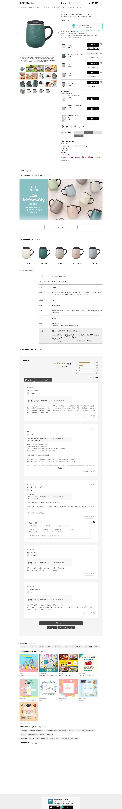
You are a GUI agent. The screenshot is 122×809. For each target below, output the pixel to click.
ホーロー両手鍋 (88, 646)
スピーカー (71, 730)
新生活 (51, 738)
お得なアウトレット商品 (44, 646)
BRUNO (30, 7)
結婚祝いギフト (42, 699)
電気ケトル (42, 734)
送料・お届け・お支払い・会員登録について (71, 37)
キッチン (43, 7)
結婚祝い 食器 (44, 738)
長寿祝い (77, 738)
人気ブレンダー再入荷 (52, 730)
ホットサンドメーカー (57, 646)
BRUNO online (23, 7)
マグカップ (96, 646)
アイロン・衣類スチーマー (88, 730)
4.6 (69, 364)
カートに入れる (93, 44)
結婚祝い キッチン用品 (34, 738)
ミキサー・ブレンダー (69, 646)
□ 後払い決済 (64, 150)
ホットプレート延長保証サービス (37, 730)
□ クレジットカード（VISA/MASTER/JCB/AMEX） (74, 146)
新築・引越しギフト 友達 (67, 738)
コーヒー (78, 730)
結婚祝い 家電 (24, 738)
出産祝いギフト (62, 699)
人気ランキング (24, 730)
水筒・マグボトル (63, 730)
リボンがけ (88, 133)
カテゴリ (37, 7)
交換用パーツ (50, 734)
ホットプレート (24, 646)
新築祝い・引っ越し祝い (25, 722)
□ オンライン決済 (65, 155)
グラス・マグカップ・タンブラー (59, 7)
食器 (49, 7)
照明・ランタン (79, 646)
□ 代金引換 (64, 148)
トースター (23, 734)
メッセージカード (79, 136)
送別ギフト (57, 738)
